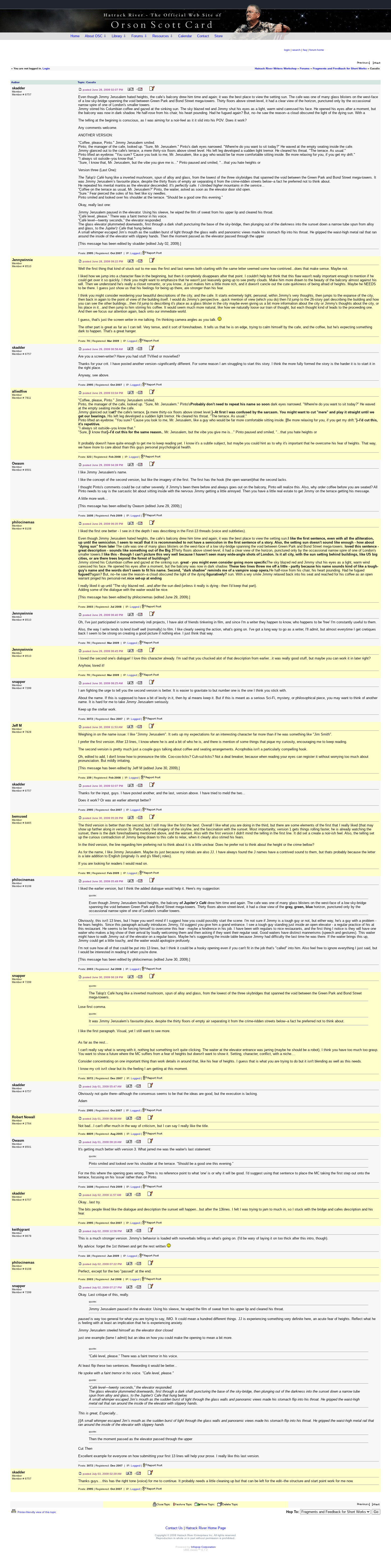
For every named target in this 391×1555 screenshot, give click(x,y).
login (287, 49)
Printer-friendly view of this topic (36, 1512)
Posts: (85, 253)
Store (218, 36)
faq (305, 49)
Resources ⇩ (162, 36)
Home (75, 36)
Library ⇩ (119, 36)
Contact (203, 36)
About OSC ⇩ (95, 36)
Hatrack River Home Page (206, 1528)
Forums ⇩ (139, 36)
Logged (135, 253)
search (296, 49)
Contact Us (174, 1528)
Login (46, 68)
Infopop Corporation (203, 1546)
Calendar (185, 36)
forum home (316, 49)
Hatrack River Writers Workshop (276, 68)
